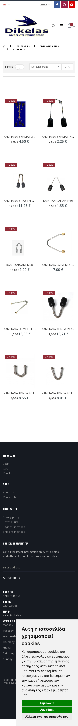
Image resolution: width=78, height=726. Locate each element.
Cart (5, 468)
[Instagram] (64, 4)
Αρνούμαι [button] (47, 709)
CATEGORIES (23, 46)
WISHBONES (19, 49)
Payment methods (14, 527)
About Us (8, 492)
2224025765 (10, 605)
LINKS (43, 4)
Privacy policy (11, 517)
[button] (53, 25)
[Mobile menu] (61, 26)
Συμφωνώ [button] (47, 703)
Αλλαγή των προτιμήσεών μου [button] (46, 716)
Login (6, 463)
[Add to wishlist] (30, 149)
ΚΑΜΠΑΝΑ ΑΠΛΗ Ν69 (58, 201)
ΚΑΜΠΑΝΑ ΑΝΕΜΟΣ (20, 265)
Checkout (9, 473)
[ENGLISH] (6, 5)
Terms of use (11, 522)
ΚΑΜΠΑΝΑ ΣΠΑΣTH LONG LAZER (26, 201)
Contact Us (9, 497)
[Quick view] (9, 149)
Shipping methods (14, 532)
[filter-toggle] (19, 66)
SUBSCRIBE (10, 578)
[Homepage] (4, 46)
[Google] (72, 4)
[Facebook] (57, 4)
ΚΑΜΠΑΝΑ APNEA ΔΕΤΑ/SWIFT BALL (28, 393)
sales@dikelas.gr (13, 615)
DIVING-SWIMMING (49, 46)
